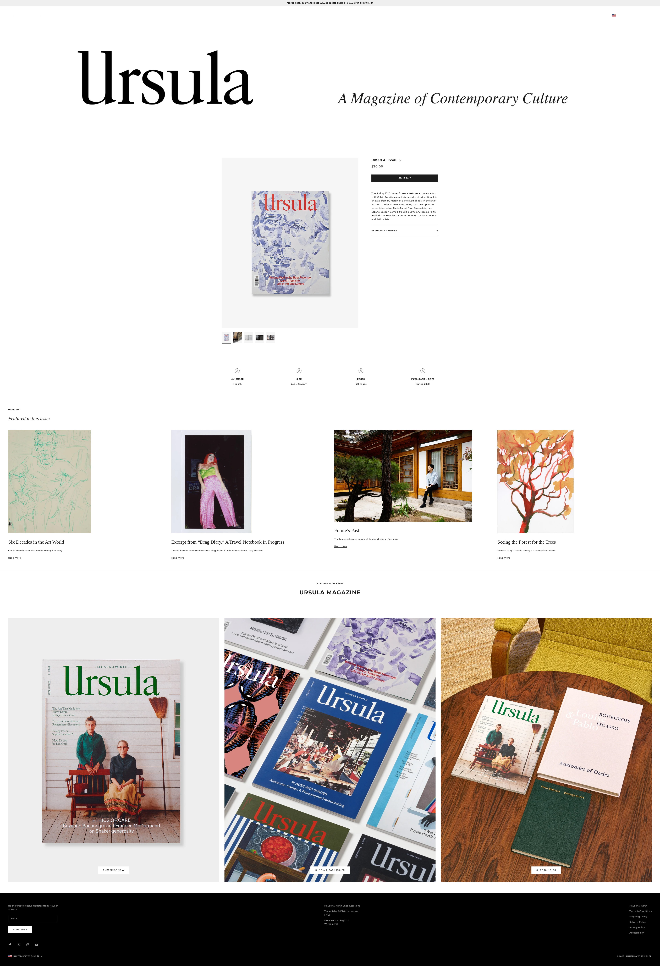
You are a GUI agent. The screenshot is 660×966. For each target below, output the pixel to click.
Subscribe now (113, 870)
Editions (92, 15)
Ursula (74, 15)
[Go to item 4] (259, 338)
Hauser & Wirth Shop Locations (342, 905)
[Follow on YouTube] (36, 944)
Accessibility (636, 932)
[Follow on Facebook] (10, 944)
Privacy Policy (637, 927)
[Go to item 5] (270, 338)
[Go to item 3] (248, 338)
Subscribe (20, 929)
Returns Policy (637, 922)
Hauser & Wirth (638, 905)
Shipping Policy (638, 916)
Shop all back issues (330, 870)
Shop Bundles (546, 870)
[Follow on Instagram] (28, 944)
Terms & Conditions (640, 911)
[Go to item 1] (226, 338)
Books (59, 15)
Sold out (405, 178)
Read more (14, 557)
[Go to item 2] (237, 338)
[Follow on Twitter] (19, 944)
